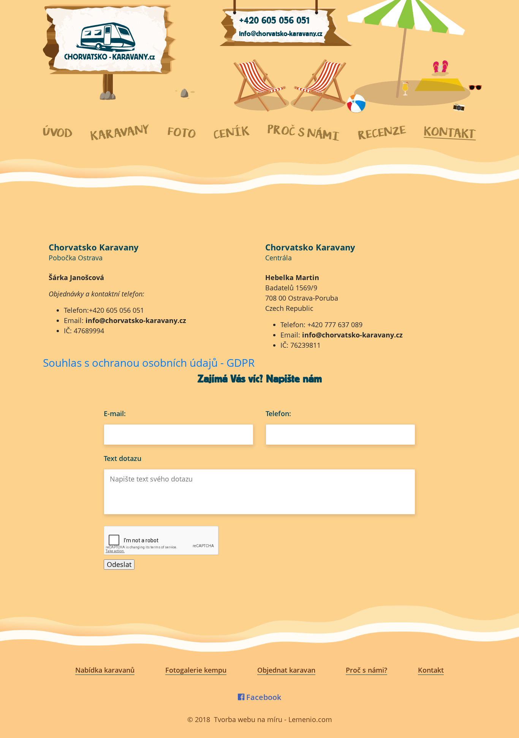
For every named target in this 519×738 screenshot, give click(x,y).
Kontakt (450, 132)
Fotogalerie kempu (195, 670)
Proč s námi (304, 133)
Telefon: (278, 413)
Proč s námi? (366, 670)
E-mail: (115, 413)
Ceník (231, 132)
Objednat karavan (286, 670)
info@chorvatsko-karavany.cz (281, 34)
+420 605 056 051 (274, 20)
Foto (181, 132)
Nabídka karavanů (104, 670)
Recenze (382, 133)
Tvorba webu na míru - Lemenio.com (273, 719)
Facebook (262, 697)
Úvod (58, 132)
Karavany (120, 132)
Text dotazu (122, 458)
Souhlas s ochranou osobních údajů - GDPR (149, 362)
